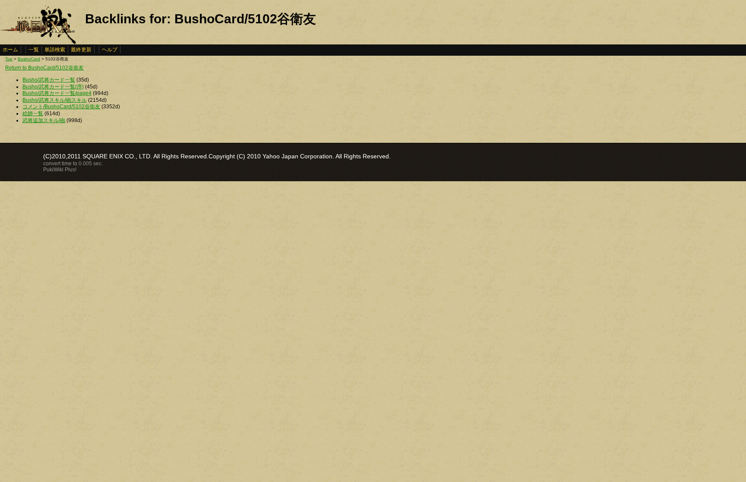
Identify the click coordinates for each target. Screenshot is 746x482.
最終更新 (81, 50)
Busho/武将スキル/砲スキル (54, 100)
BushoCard (29, 59)
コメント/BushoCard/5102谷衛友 (61, 107)
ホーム (10, 50)
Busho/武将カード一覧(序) (53, 87)
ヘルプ (109, 50)
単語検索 (54, 50)
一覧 (33, 50)
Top (9, 59)
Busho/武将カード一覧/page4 (57, 93)
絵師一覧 (32, 113)
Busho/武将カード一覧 (48, 80)
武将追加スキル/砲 (43, 120)
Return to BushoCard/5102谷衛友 (44, 68)
